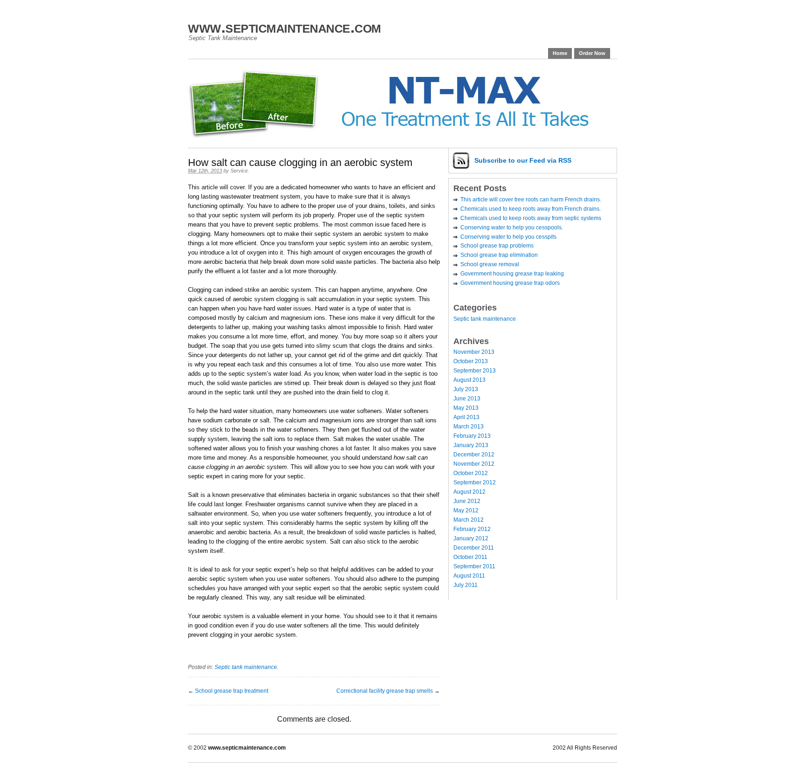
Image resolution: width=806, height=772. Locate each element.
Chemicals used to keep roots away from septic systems (530, 218)
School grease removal (489, 264)
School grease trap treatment (231, 691)
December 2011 (473, 548)
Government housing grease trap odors (510, 283)
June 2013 (466, 398)
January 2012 (470, 538)
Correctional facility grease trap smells (384, 691)
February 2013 (472, 436)
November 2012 (473, 464)
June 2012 (466, 501)
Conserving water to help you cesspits (508, 237)
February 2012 (472, 529)
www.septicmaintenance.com (284, 27)
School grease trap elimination (499, 255)
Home (560, 53)
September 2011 (474, 566)
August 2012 (469, 492)
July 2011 (465, 585)
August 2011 (469, 575)
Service (239, 170)
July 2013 (465, 389)
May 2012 (466, 510)
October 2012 (470, 473)
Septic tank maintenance (246, 667)
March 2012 (468, 520)
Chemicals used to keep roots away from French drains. (530, 209)
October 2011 (470, 557)
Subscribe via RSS (522, 160)
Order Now (592, 53)
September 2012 (474, 482)
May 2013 (466, 408)
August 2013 (469, 380)
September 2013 (474, 370)
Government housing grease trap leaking (512, 273)
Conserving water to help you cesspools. (511, 227)
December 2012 (473, 454)
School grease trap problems (497, 245)
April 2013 (466, 417)
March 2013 (468, 426)
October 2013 (470, 361)
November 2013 (473, 352)
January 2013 (470, 445)
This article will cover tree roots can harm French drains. (530, 199)
